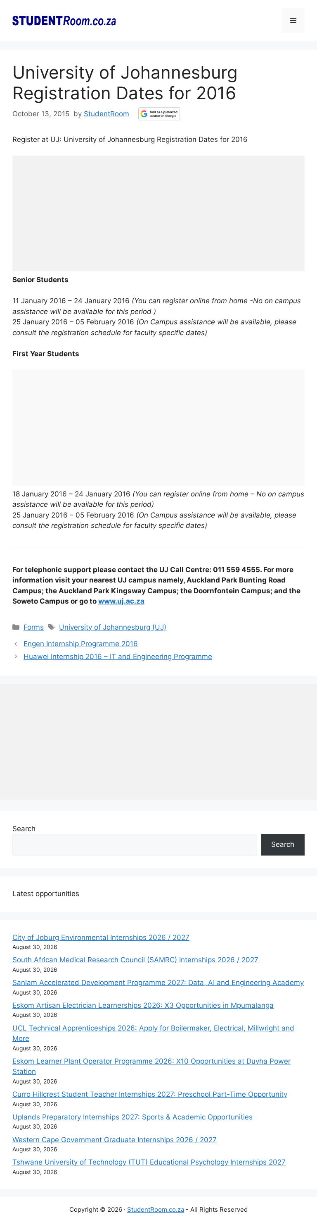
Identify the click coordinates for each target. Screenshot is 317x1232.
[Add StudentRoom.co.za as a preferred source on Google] (159, 113)
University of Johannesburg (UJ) (112, 627)
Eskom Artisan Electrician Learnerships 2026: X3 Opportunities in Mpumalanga (143, 1005)
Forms (34, 627)
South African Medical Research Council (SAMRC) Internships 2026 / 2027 (135, 960)
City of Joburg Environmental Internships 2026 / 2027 (100, 937)
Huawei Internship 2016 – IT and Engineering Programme (118, 656)
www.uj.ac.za (121, 601)
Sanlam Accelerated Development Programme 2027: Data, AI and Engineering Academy (158, 982)
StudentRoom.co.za (155, 1209)
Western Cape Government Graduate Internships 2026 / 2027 (114, 1140)
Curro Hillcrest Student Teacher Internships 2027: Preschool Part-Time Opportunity (149, 1094)
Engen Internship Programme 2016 (81, 644)
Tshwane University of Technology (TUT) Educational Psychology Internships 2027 (149, 1162)
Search (23, 829)
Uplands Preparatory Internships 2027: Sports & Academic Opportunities (132, 1117)
